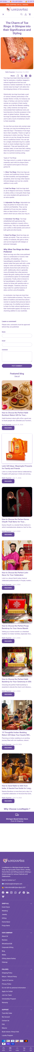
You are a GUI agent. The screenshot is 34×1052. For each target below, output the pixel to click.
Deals (5, 40)
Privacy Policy (6, 984)
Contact (6, 53)
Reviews (4, 940)
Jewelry (4, 914)
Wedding (5, 911)
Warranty (5, 1002)
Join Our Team (7, 995)
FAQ (3, 1024)
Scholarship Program (9, 999)
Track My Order (7, 1013)
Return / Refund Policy (9, 976)
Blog (3, 951)
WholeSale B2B (7, 944)
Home (5, 12)
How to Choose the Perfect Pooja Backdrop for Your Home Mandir (15, 627)
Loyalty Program (7, 1035)
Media (4, 955)
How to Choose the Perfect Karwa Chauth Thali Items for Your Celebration (15, 520)
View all (17, 376)
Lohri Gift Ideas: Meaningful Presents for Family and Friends (17, 467)
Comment (5, 349)
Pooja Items (6, 925)
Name (3, 332)
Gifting (4, 918)
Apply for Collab (7, 991)
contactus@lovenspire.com (13, 884)
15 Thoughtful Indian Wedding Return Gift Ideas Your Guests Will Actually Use (15, 733)
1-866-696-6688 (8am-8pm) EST (15, 887)
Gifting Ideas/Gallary (9, 958)
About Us (6, 46)
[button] (18, 76)
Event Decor (6, 907)
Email (3, 341)
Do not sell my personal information (14, 988)
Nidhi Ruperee (10, 72)
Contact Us (5, 1020)
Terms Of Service (7, 980)
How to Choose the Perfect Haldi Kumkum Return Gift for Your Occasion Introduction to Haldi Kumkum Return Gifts (15, 414)
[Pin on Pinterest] (30, 76)
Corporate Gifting (7, 947)
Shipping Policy (7, 973)
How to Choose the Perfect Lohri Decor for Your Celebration (15, 574)
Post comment (17, 366)
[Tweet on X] (22, 76)
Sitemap (4, 962)
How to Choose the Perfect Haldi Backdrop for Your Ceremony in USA (16, 680)
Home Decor (6, 922)
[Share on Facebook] (26, 76)
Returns (4, 1028)
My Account (6, 1017)
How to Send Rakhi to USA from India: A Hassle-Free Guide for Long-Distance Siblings (16, 787)
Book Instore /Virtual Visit (10, 1032)
